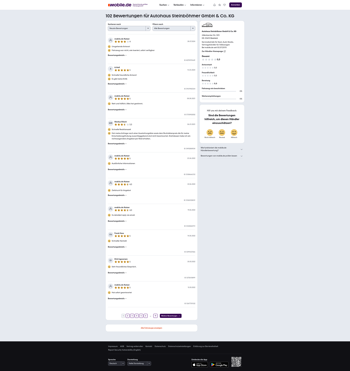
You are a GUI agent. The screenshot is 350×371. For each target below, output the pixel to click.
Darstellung (132, 359)
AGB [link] (122, 346)
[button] (151, 55)
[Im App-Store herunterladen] (200, 364)
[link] (219, 5)
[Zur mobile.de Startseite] (130, 5)
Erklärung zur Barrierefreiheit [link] (205, 346)
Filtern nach (158, 24)
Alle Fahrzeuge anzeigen (151, 328)
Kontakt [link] (148, 346)
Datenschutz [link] (160, 346)
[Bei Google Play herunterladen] (219, 364)
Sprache (112, 359)
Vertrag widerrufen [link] (134, 346)
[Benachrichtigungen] (214, 4)
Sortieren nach (114, 24)
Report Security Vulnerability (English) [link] (124, 350)
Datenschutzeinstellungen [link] (179, 346)
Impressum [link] (113, 346)
